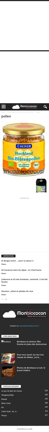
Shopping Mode (7, 395)
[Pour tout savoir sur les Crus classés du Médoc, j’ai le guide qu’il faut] (8, 358)
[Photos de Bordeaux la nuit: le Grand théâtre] (8, 371)
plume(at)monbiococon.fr (29, 326)
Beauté (4, 399)
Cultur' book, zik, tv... (9, 411)
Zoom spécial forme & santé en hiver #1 (21, 112)
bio (2, 407)
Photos (4, 416)
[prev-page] (2, 299)
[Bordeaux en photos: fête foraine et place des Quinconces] (8, 345)
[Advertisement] (24, 25)
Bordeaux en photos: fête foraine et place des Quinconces (32, 342)
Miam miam (6, 403)
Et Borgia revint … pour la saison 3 (17, 260)
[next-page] (6, 299)
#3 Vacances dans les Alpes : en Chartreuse (21, 270)
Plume (3, 264)
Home (3, 112)
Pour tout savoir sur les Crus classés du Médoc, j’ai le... (30, 356)
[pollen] (24, 149)
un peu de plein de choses (11, 391)
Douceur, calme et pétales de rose (17, 291)
